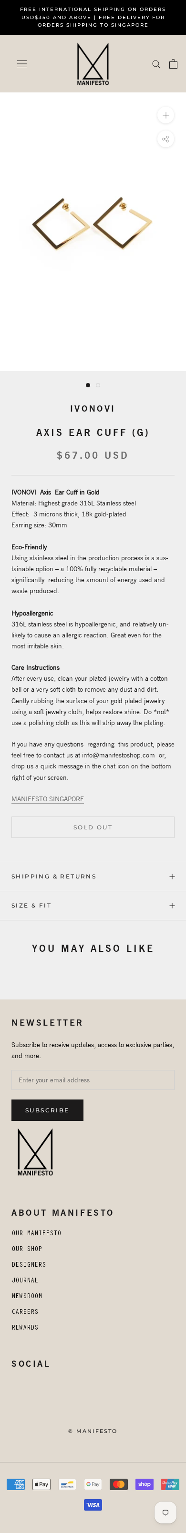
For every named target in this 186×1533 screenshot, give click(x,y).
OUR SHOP (26, 1250)
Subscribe (47, 1110)
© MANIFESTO (92, 1431)
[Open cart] (173, 64)
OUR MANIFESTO (36, 1234)
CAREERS (24, 1313)
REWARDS (24, 1328)
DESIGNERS (28, 1265)
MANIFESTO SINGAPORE (47, 799)
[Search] (156, 64)
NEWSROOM (26, 1297)
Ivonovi (93, 408)
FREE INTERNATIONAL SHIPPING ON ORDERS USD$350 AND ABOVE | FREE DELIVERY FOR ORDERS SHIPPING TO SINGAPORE (93, 17)
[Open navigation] (22, 64)
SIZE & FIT (31, 905)
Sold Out (93, 827)
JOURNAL (24, 1281)
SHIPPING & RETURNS (53, 876)
